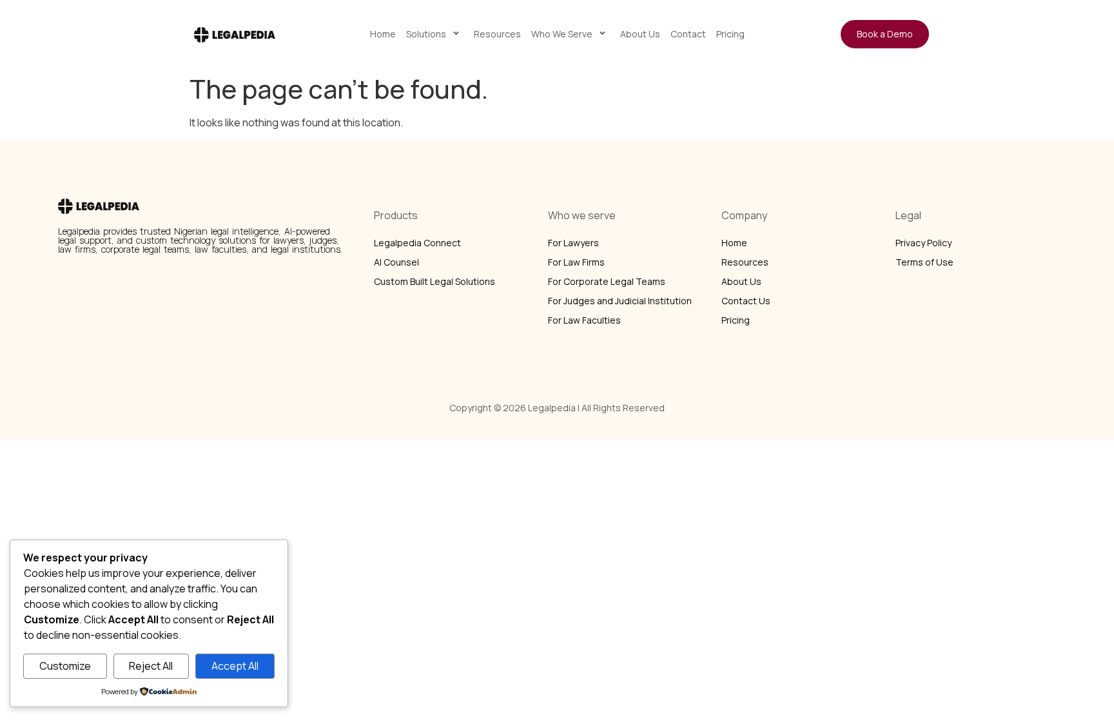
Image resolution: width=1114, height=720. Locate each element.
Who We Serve (561, 34)
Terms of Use (924, 262)
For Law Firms (576, 262)
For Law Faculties (584, 320)
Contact (688, 34)
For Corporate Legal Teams (606, 281)
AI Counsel (396, 262)
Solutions (426, 34)
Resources (497, 34)
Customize (65, 666)
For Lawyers (573, 243)
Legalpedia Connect (417, 243)
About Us (640, 34)
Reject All (151, 666)
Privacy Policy (923, 243)
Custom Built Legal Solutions (434, 281)
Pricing (730, 34)
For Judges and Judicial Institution (620, 301)
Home (383, 34)
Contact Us (745, 301)
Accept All (235, 666)
